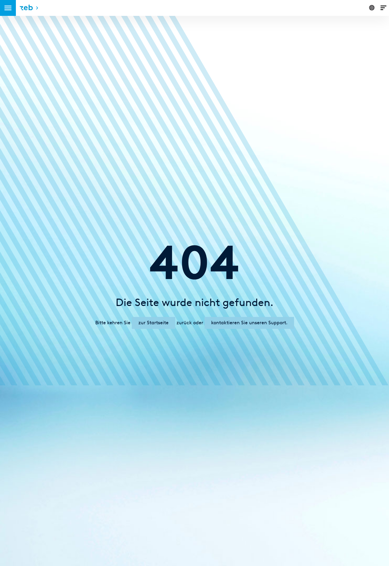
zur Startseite (153, 323)
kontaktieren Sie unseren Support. (249, 323)
